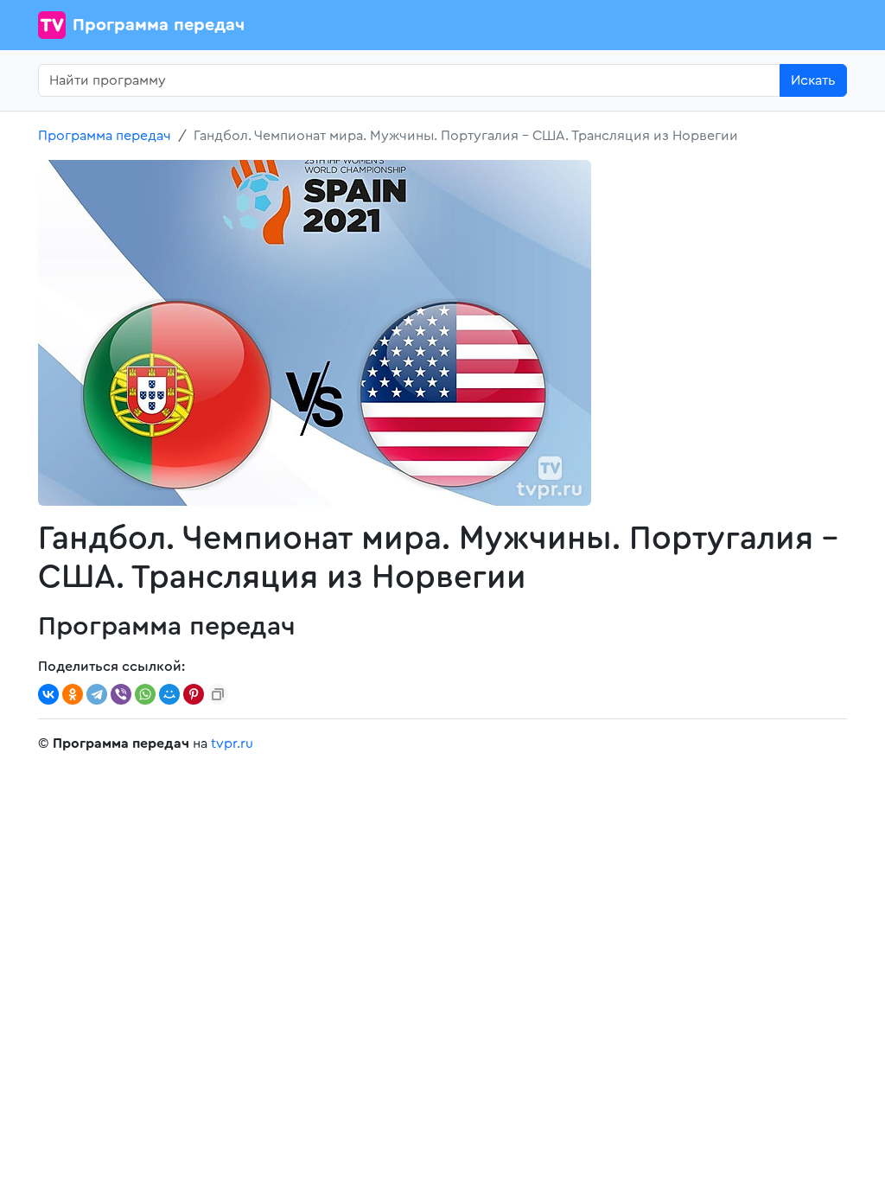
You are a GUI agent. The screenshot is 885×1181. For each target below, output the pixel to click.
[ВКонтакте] (48, 694)
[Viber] (121, 694)
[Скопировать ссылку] (217, 694)
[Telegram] (96, 694)
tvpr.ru (232, 743)
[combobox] (409, 80)
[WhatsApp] (145, 694)
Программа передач (159, 25)
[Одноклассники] (72, 694)
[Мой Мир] (169, 694)
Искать (813, 80)
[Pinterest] (193, 694)
